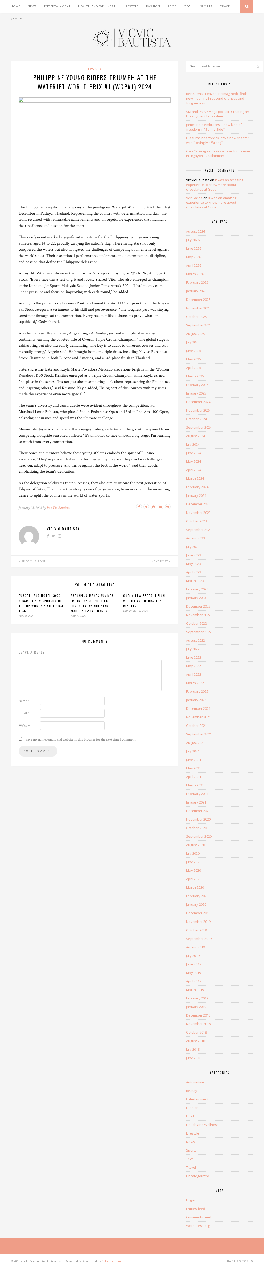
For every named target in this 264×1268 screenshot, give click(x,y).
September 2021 (199, 734)
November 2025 (198, 308)
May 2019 (193, 972)
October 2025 (196, 316)
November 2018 (198, 1023)
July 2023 (193, 546)
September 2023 (199, 529)
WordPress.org (198, 1225)
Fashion (153, 6)
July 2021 (193, 751)
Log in (190, 1200)
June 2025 (193, 350)
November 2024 (198, 410)
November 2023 (198, 512)
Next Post (160, 561)
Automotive (195, 1082)
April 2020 (193, 879)
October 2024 (196, 418)
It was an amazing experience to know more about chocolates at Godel (214, 185)
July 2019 (193, 955)
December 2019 (198, 913)
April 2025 (193, 367)
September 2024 (199, 427)
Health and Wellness (96, 6)
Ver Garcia (194, 197)
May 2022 (193, 666)
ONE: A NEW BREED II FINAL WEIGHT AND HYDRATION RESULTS (144, 601)
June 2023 (193, 555)
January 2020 (196, 904)
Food (172, 6)
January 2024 (196, 495)
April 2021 (193, 776)
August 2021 (195, 742)
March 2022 (195, 683)
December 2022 (198, 606)
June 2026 (193, 248)
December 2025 (198, 299)
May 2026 (193, 257)
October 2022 (196, 623)
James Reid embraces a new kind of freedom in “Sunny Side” (214, 127)
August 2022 (195, 640)
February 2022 (197, 691)
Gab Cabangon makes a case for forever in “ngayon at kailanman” (218, 153)
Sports (206, 6)
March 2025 (195, 376)
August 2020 (195, 844)
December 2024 (198, 401)
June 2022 (193, 657)
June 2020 (193, 862)
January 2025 (196, 393)
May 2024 (193, 461)
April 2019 (193, 981)
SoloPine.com (111, 1261)
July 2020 (193, 853)
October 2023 (196, 521)
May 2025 (193, 359)
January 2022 (196, 700)
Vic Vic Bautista (58, 507)
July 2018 (193, 1049)
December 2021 (198, 708)
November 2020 (198, 819)
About (16, 19)
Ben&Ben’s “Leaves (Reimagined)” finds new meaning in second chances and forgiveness (217, 98)
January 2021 (196, 802)
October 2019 (196, 930)
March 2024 (195, 478)
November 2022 (198, 614)
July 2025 (193, 342)
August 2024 (195, 436)
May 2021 (193, 768)
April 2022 (193, 674)
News (32, 6)
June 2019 (193, 964)
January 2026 (196, 291)
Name (24, 701)
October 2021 (196, 725)
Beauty (191, 1090)
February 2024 (197, 487)
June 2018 (193, 1058)
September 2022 (199, 631)
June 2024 (193, 453)
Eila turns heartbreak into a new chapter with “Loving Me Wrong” (217, 140)
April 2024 (193, 470)
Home (15, 6)
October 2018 (196, 1032)
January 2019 (196, 1006)
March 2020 (195, 887)
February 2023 (197, 589)
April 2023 (193, 572)
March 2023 (195, 580)
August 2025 (195, 333)
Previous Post (32, 561)
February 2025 (197, 384)
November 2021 (198, 717)
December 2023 (198, 504)
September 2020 (199, 836)
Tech (188, 6)
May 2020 (193, 870)
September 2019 (199, 938)
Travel (226, 6)
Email (24, 713)
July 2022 (193, 649)
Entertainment (57, 6)
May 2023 (193, 563)
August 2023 (195, 538)
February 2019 (197, 998)
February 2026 (197, 282)
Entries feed (195, 1208)
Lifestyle (131, 6)
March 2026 (195, 274)
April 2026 (193, 265)
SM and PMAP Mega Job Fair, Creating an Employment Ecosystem (217, 114)
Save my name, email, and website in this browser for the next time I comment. (81, 739)
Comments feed (198, 1217)
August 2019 (195, 947)
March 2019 (195, 989)
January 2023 (196, 597)
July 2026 (193, 240)
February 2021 (197, 793)
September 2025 (199, 325)
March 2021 (195, 785)
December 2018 (198, 1015)
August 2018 (195, 1040)
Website (24, 725)
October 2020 (196, 827)
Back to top (238, 1261)
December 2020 (198, 810)
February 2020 (197, 896)
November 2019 (198, 921)
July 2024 (193, 444)
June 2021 (193, 759)
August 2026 (195, 231)
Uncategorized (197, 1176)
